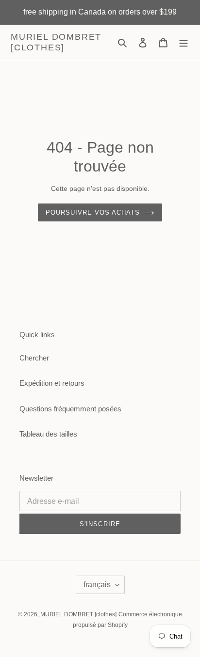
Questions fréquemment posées (70, 409)
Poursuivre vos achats (93, 212)
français (97, 584)
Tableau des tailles (48, 434)
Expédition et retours (51, 383)
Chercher (34, 358)
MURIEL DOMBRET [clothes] (56, 42)
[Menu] (183, 42)
